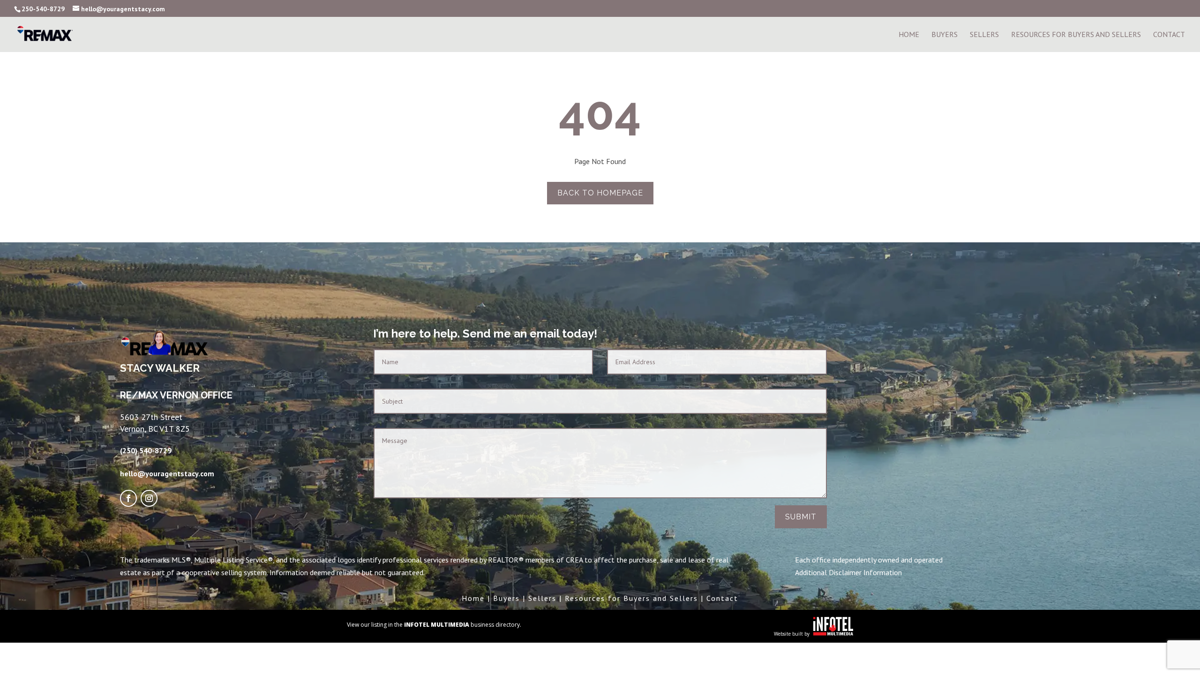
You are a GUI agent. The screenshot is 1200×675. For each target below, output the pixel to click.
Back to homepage (600, 192)
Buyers (944, 35)
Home (909, 35)
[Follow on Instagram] (149, 498)
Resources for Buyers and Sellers (631, 598)
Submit (801, 516)
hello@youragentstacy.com (167, 473)
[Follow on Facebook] (128, 498)
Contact (1169, 35)
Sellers (984, 35)
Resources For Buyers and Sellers (1076, 35)
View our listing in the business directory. (434, 625)
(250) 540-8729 (146, 450)
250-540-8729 (43, 9)
